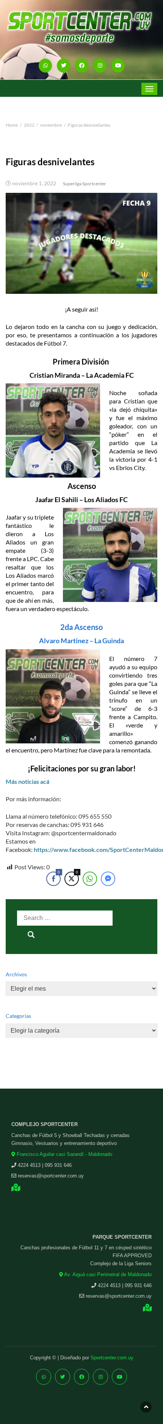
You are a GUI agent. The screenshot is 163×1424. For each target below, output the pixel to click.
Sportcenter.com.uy (112, 1357)
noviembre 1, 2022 (34, 183)
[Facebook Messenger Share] (108, 879)
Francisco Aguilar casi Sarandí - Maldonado (63, 1154)
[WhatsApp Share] (90, 879)
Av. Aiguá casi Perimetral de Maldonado (107, 1274)
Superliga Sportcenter (84, 183)
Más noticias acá (27, 781)
